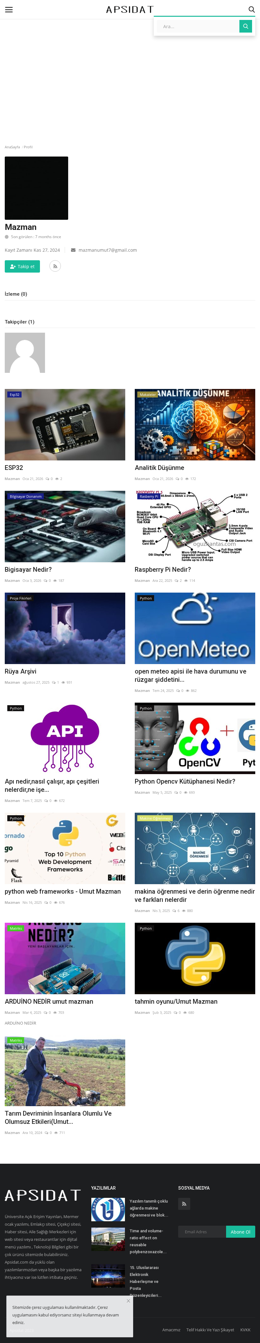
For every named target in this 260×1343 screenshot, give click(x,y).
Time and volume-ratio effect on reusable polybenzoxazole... (148, 1241)
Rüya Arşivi (20, 671)
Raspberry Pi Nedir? (163, 569)
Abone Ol (240, 1232)
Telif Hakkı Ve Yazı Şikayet (210, 1330)
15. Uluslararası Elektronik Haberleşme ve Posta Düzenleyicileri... (146, 1281)
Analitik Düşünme (159, 467)
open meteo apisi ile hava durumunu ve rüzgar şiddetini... (190, 675)
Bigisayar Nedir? (28, 569)
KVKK (245, 1330)
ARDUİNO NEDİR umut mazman (49, 1001)
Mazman (12, 478)
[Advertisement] (130, 55)
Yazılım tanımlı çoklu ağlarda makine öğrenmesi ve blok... (149, 1208)
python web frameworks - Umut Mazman (63, 891)
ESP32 (14, 467)
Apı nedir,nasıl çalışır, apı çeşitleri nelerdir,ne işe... (52, 785)
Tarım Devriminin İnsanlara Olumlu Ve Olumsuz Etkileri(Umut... (58, 1117)
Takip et (26, 266)
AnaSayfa (12, 147)
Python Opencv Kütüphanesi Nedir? (185, 781)
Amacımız (171, 1330)
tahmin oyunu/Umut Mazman (176, 1001)
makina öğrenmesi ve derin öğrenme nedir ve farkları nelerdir (195, 895)
